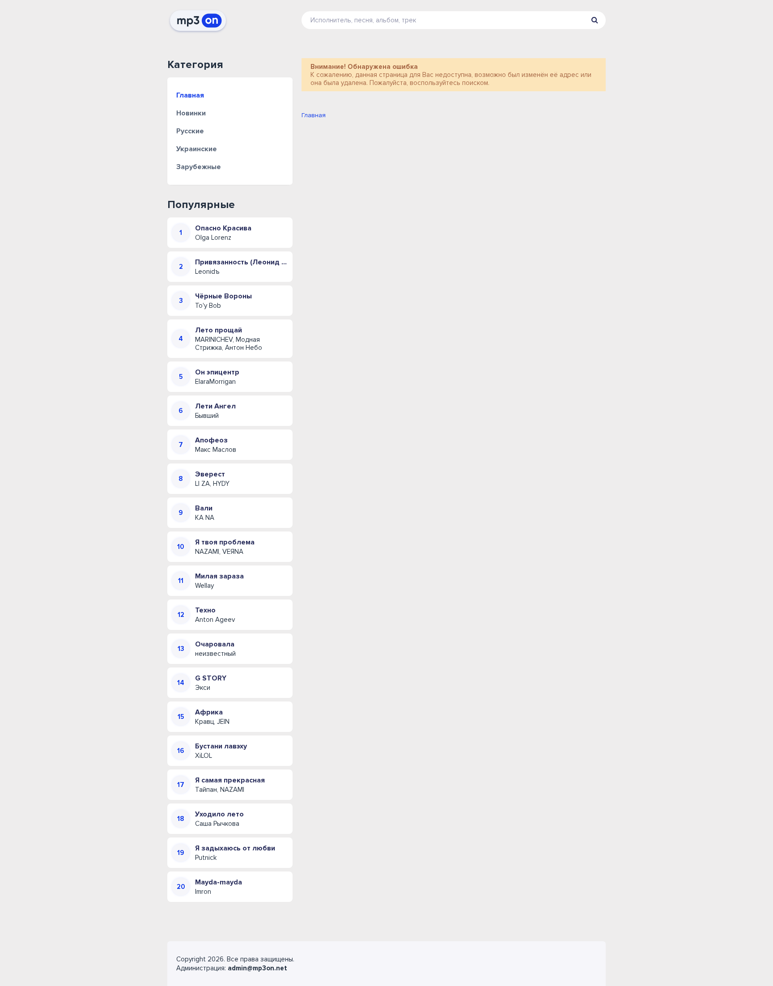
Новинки (191, 113)
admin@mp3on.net (257, 968)
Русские (190, 131)
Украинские (196, 148)
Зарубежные (198, 166)
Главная (190, 95)
